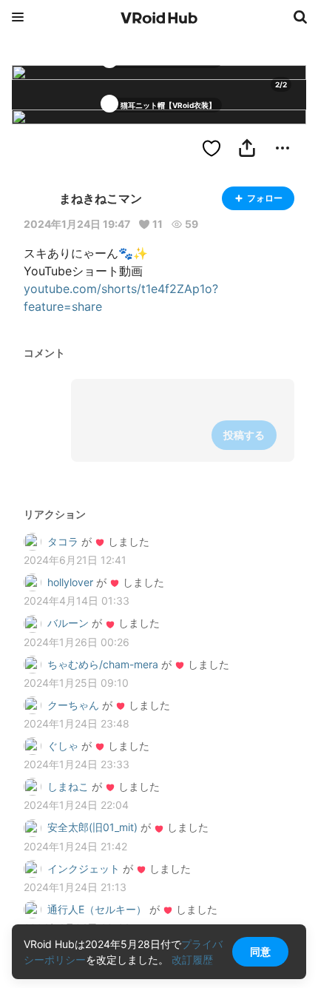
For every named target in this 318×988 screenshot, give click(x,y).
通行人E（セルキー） (96, 909)
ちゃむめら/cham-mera (102, 664)
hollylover (70, 582)
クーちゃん (73, 705)
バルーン (68, 622)
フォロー (265, 198)
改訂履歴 (192, 959)
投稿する (244, 435)
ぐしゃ (62, 745)
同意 (260, 951)
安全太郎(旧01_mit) (92, 827)
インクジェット (83, 868)
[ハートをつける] (211, 148)
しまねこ (68, 786)
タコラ (62, 541)
